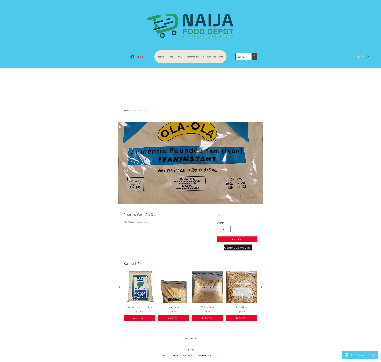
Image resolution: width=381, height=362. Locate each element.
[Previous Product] (119, 287)
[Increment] (228, 229)
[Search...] (254, 56)
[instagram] (362, 56)
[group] (190, 296)
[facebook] (358, 56)
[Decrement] (219, 229)
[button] (367, 56)
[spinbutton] (223, 229)
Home (127, 110)
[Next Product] (261, 287)
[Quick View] (139, 287)
